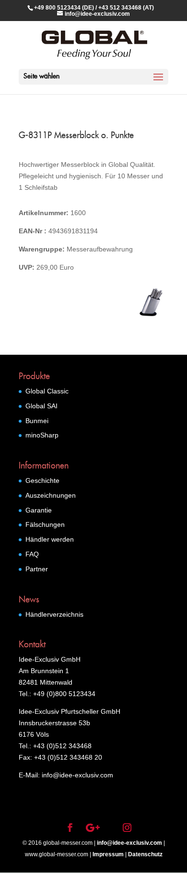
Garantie (38, 510)
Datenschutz (145, 854)
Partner (36, 569)
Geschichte (42, 480)
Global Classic (47, 391)
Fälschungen (45, 524)
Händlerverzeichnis (54, 614)
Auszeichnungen (50, 495)
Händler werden (49, 539)
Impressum (108, 854)
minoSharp (41, 435)
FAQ (32, 554)
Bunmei (36, 421)
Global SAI (41, 406)
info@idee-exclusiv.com (129, 843)
